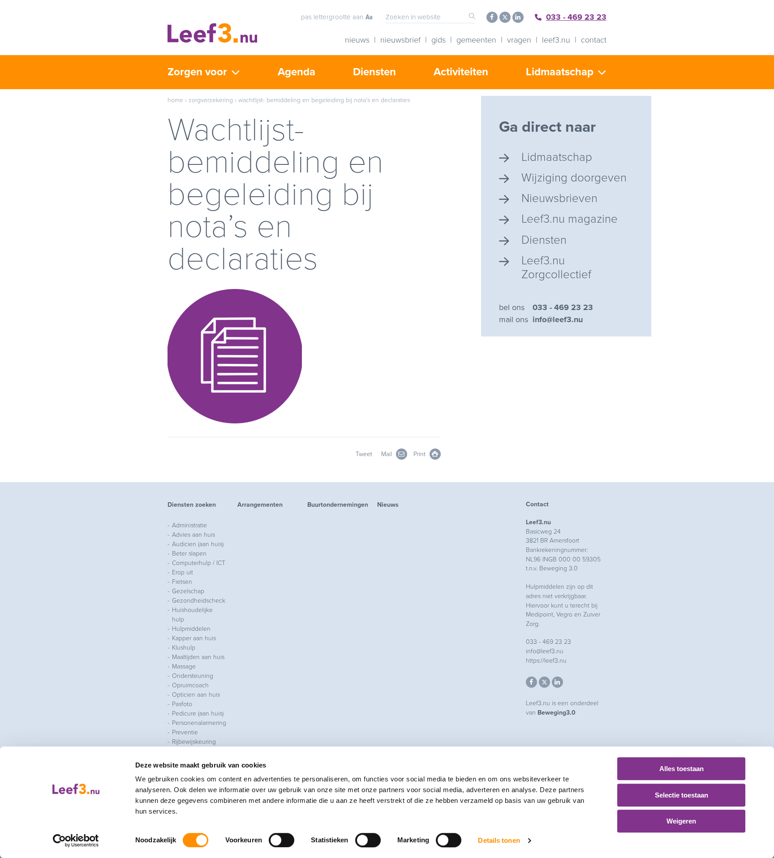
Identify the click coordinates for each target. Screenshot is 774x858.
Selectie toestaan (681, 795)
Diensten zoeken (192, 505)
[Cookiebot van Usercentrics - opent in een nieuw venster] (76, 840)
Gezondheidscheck (198, 600)
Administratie (189, 525)
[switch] (281, 840)
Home (175, 100)
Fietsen (182, 582)
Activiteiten (461, 71)
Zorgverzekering (211, 100)
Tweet (364, 454)
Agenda (296, 71)
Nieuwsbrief (400, 40)
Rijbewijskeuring (194, 742)
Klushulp (183, 647)
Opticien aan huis (196, 694)
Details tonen (499, 840)
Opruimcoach (190, 685)
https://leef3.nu (546, 660)
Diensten (374, 71)
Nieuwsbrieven (559, 198)
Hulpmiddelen (191, 629)
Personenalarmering (199, 723)
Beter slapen (189, 553)
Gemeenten (476, 40)
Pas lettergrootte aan (332, 17)
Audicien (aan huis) (198, 544)
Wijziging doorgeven (574, 178)
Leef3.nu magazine (569, 219)
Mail (387, 454)
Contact (593, 40)
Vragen (519, 40)
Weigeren (681, 821)
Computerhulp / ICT (198, 563)
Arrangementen (260, 505)
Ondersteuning (192, 676)
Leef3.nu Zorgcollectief (556, 267)
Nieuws (357, 40)
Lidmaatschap (559, 71)
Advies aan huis (193, 535)
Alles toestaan (681, 768)
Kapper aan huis (194, 638)
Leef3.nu (556, 40)
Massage (184, 666)
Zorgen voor (197, 71)
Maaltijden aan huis (198, 657)
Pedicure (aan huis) (198, 713)
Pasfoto (182, 704)
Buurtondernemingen (337, 505)
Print (420, 454)
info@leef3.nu (558, 319)
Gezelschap (188, 591)
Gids (438, 40)
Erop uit (182, 572)
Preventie (185, 732)
